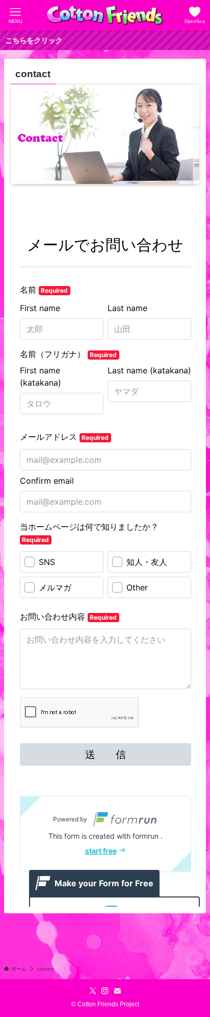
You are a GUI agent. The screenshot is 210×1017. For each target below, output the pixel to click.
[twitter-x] (92, 991)
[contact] (117, 991)
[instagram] (105, 991)
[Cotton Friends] (104, 15)
